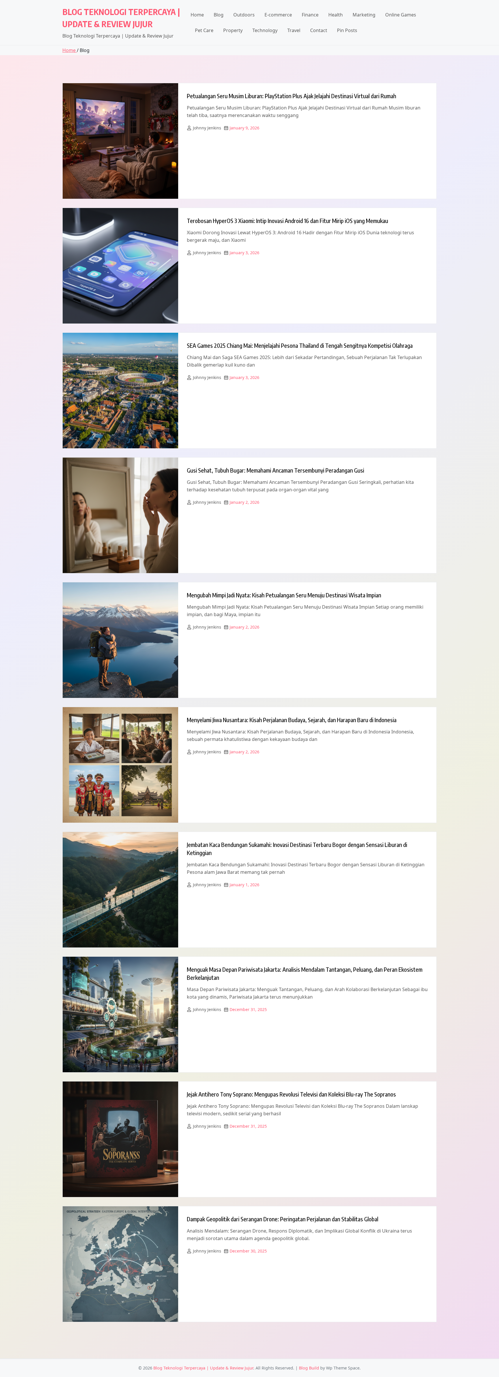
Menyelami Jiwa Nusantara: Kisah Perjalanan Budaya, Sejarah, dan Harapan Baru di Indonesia (291, 719)
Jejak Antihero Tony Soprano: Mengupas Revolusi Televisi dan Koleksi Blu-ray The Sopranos (291, 1094)
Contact (318, 30)
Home (197, 15)
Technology (265, 30)
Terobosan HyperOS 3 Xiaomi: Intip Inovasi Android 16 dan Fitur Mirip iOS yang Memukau (287, 220)
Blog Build (309, 1368)
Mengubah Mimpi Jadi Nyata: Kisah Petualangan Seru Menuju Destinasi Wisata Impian (284, 595)
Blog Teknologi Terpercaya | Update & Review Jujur (203, 1368)
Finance (310, 15)
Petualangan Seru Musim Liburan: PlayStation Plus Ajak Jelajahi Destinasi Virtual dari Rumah (291, 95)
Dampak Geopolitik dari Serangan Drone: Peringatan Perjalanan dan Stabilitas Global (282, 1218)
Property (233, 30)
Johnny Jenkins (207, 128)
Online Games (400, 15)
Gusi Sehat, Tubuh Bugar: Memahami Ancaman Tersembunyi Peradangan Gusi (275, 470)
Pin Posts (347, 30)
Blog (219, 15)
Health (335, 15)
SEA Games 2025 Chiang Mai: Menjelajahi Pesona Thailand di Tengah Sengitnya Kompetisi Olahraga (300, 345)
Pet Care (204, 30)
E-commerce (278, 15)
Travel (293, 30)
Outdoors (244, 15)
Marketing (364, 15)
